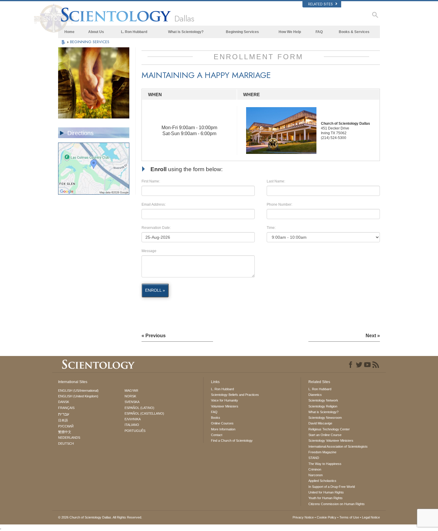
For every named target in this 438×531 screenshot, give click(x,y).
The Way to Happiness (324, 464)
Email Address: (154, 204)
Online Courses (222, 423)
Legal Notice (371, 517)
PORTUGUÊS (135, 430)
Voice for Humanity (224, 400)
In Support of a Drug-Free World (331, 486)
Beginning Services (242, 32)
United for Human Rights (326, 492)
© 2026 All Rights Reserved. (100, 517)
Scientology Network (323, 400)
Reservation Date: (156, 228)
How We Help (290, 32)
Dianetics (315, 394)
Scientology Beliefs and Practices (235, 394)
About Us (96, 32)
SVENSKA (132, 402)
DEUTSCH (66, 443)
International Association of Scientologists (338, 446)
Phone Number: (279, 204)
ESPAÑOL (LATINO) (139, 408)
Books (215, 417)
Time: (271, 228)
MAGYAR (131, 390)
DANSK (63, 402)
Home (69, 32)
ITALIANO (132, 425)
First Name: (151, 181)
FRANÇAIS (66, 408)
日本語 (63, 420)
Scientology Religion (322, 406)
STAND (313, 458)
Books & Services (354, 32)
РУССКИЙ (66, 426)
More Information (223, 429)
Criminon (314, 469)
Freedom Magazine (322, 452)
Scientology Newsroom (325, 417)
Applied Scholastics (322, 480)
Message (149, 251)
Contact (216, 435)
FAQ (319, 32)
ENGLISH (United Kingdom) (78, 396)
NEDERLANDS (69, 437)
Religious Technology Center (329, 429)
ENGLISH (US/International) (78, 390)
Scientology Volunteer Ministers (330, 440)
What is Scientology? (186, 32)
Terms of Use (349, 517)
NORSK (130, 396)
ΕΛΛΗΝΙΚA (133, 419)
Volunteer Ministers (224, 406)
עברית (63, 414)
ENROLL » (155, 290)
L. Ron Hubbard (134, 32)
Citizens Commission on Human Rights (336, 504)
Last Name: (276, 181)
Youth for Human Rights (325, 498)
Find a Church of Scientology (232, 440)
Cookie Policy (326, 517)
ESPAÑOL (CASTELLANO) (144, 413)
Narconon (315, 475)
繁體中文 (64, 432)
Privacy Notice (303, 517)
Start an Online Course (324, 435)
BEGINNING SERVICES (89, 42)
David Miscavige (320, 423)
